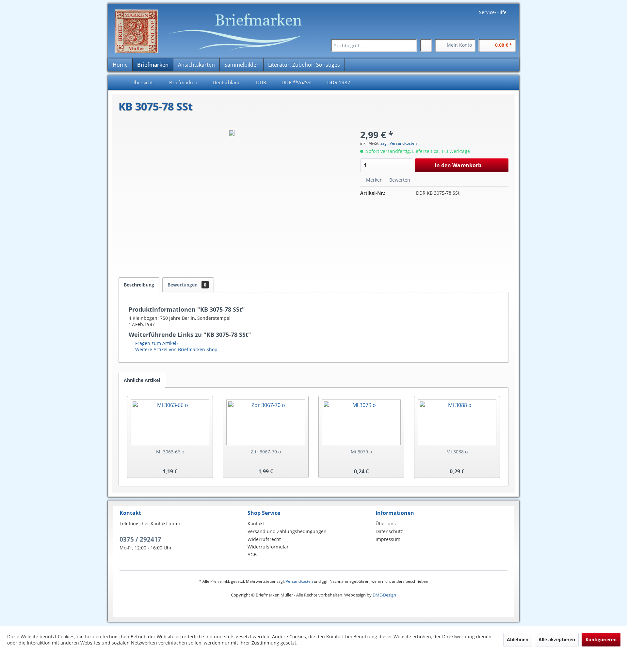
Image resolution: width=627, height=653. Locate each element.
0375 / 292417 (140, 539)
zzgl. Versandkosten (398, 143)
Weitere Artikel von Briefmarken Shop (175, 349)
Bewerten (399, 180)
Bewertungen (187, 285)
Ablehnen (517, 639)
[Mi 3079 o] (361, 422)
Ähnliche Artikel (142, 380)
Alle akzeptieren (557, 639)
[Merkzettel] (426, 45)
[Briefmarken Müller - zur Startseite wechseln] (212, 31)
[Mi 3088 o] (457, 422)
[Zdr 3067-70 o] (265, 422)
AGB (252, 554)
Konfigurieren (601, 639)
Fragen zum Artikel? (156, 343)
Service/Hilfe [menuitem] (493, 12)
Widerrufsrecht (264, 539)
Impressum (388, 539)
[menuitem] (374, 45)
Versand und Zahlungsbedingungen (287, 531)
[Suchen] (411, 45)
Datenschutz (389, 531)
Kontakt (256, 523)
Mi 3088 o (457, 452)
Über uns (386, 523)
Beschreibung (139, 285)
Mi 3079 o (361, 452)
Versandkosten (299, 581)
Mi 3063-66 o (170, 452)
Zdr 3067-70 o (266, 452)
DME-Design (384, 595)
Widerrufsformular (268, 547)
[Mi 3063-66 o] (170, 422)
